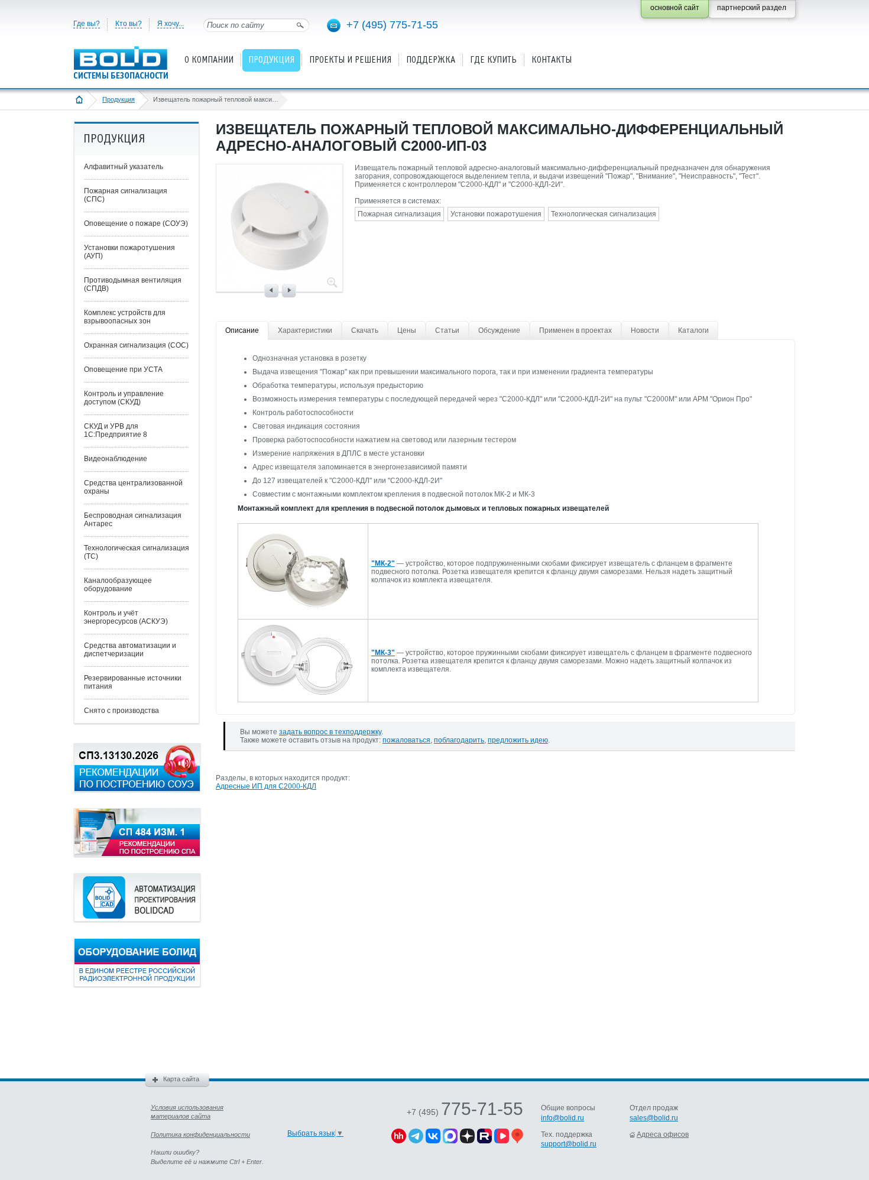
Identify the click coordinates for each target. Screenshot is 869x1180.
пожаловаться (406, 740)
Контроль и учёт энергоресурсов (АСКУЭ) (126, 617)
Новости (645, 330)
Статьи (447, 330)
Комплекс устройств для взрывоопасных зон (125, 317)
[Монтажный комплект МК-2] (297, 609)
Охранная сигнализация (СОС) (136, 345)
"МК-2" (383, 563)
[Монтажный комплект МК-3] (297, 692)
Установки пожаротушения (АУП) (129, 252)
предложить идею (518, 740)
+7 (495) (465, 1112)
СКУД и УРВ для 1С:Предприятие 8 (115, 430)
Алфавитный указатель (123, 167)
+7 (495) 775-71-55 (392, 25)
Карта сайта (181, 1078)
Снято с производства (121, 710)
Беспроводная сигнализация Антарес (132, 519)
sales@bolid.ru (654, 1118)
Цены (406, 330)
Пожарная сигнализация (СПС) (125, 195)
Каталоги (693, 330)
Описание (242, 330)
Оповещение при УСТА (123, 369)
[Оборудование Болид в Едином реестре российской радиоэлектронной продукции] (137, 984)
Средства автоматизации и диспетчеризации (130, 649)
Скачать (364, 330)
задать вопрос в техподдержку (330, 732)
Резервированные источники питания (132, 682)
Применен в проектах (575, 330)
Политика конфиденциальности (200, 1134)
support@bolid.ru (568, 1144)
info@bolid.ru (562, 1118)
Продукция (118, 99)
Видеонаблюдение (115, 459)
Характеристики (305, 330)
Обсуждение (499, 330)
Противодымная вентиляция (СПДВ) (132, 284)
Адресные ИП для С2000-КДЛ (266, 786)
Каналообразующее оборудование (118, 584)
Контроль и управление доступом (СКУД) (124, 398)
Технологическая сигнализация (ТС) (136, 552)
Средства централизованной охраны (133, 487)
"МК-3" (383, 653)
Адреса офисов (663, 1134)
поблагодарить (459, 740)
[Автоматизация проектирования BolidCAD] (137, 919)
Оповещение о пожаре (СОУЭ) (136, 223)
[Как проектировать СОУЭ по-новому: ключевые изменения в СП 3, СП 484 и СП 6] (137, 789)
